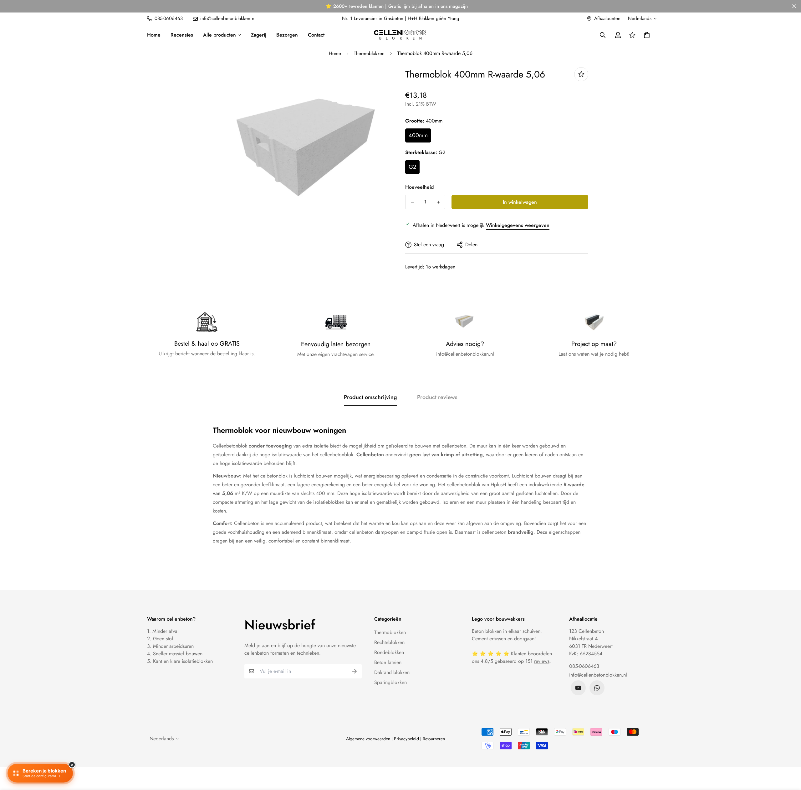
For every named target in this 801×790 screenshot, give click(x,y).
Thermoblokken (369, 53)
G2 (412, 167)
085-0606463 (584, 666)
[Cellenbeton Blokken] (400, 34)
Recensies (182, 34)
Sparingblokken (390, 682)
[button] (645, 35)
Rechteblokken (389, 642)
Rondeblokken (389, 652)
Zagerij (258, 34)
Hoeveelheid (419, 187)
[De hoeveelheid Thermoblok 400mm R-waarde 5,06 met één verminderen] (412, 202)
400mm (418, 135)
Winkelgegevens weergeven (517, 225)
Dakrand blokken (392, 672)
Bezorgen (287, 34)
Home (154, 34)
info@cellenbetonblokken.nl (598, 674)
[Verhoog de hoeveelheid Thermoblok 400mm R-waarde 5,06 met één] (438, 202)
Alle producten (219, 34)
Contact (316, 34)
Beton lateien (387, 662)
